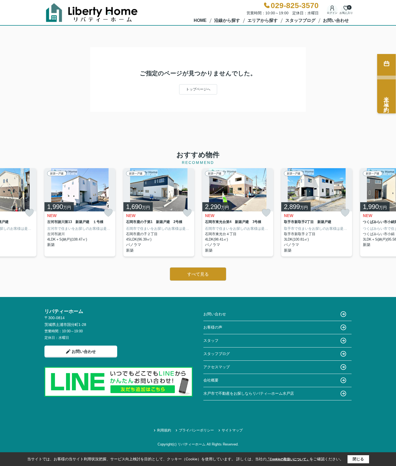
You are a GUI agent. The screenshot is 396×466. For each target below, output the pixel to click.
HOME (200, 20)
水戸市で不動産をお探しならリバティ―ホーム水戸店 (248, 393)
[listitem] (79, 212)
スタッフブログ (300, 20)
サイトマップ (232, 430)
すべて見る (198, 274)
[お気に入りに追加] (29, 213)
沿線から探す (227, 20)
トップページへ (198, 89)
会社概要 (210, 380)
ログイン (332, 12)
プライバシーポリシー (196, 430)
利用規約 (164, 430)
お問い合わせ (336, 20)
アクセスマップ (216, 367)
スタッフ (210, 340)
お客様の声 (212, 327)
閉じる (358, 459)
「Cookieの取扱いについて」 (288, 459)
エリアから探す (263, 20)
